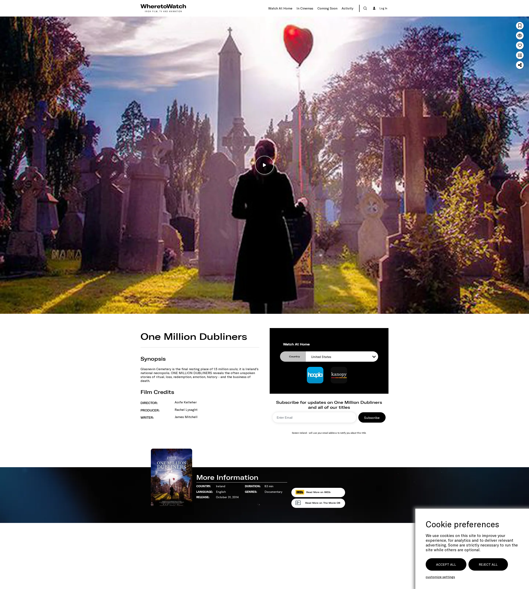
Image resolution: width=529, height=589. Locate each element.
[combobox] (359, 8)
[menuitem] (280, 8)
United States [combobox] (321, 357)
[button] (365, 8)
